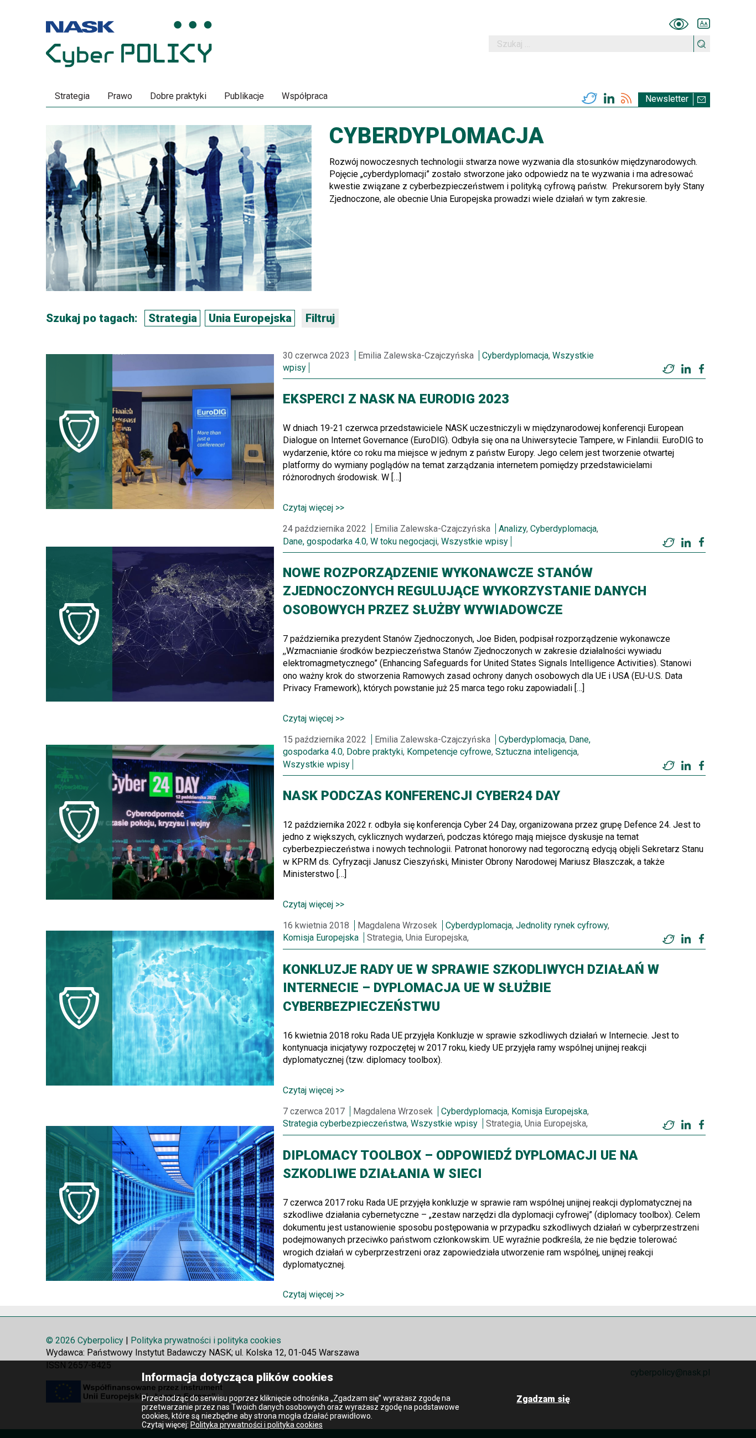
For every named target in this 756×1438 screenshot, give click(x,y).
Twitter (589, 98)
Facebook (701, 368)
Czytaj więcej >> (313, 507)
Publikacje (244, 96)
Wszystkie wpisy (474, 541)
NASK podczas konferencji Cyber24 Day (421, 795)
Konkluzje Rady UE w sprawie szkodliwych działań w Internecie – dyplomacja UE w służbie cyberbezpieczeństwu (471, 988)
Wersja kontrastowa (678, 24)
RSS (626, 98)
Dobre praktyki (178, 96)
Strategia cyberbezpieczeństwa (345, 1123)
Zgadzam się (543, 1399)
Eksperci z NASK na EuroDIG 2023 (396, 399)
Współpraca (305, 96)
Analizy (512, 528)
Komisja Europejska (321, 937)
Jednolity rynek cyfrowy (562, 925)
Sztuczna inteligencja (536, 751)
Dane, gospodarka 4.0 (324, 541)
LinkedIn (609, 98)
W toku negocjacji (403, 541)
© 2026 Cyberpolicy (84, 1340)
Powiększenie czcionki (703, 24)
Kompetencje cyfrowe (449, 751)
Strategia (72, 96)
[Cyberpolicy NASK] (129, 44)
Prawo (119, 96)
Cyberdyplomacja (515, 355)
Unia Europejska (250, 318)
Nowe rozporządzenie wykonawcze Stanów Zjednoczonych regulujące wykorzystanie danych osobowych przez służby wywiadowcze (464, 591)
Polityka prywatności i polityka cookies (206, 1340)
